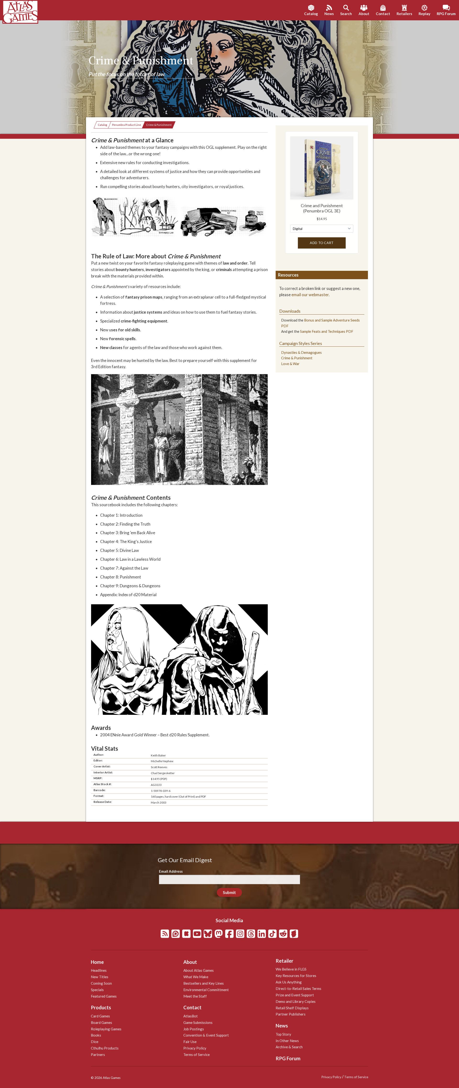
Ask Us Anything (289, 982)
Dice (94, 1041)
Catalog (102, 124)
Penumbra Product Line (126, 124)
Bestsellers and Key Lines (203, 983)
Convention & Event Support (206, 1035)
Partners (98, 1054)
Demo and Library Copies (296, 1001)
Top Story (283, 1034)
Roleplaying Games (106, 1029)
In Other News (287, 1040)
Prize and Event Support (295, 995)
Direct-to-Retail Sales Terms (298, 988)
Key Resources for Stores (296, 975)
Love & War (290, 364)
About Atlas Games (198, 970)
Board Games (101, 1022)
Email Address (171, 871)
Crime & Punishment (159, 124)
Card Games (100, 1016)
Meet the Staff (195, 996)
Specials (97, 990)
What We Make (195, 977)
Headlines (99, 970)
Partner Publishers (291, 1014)
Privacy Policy (194, 1048)
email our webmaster (310, 294)
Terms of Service (196, 1054)
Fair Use (190, 1041)
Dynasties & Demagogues (301, 352)
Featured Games (104, 996)
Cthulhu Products (105, 1048)
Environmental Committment (206, 990)
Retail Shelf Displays (292, 1008)
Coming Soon (101, 983)
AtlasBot (190, 1016)
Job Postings (193, 1029)
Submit (229, 892)
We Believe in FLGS (291, 969)
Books (96, 1035)
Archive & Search (289, 1047)
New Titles (99, 977)
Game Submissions (198, 1022)
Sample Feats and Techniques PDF (326, 331)
